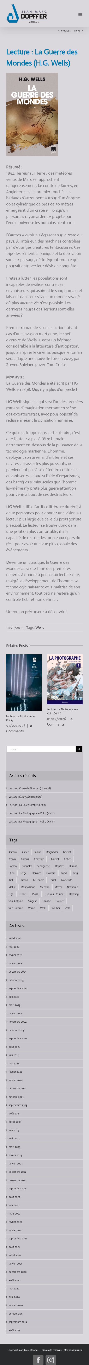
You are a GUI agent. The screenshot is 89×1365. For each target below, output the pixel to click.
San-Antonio (15, 901)
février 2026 (15, 955)
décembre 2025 (17, 971)
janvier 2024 (16, 1080)
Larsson (23, 880)
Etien (11, 873)
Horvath (36, 873)
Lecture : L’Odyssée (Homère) (25, 796)
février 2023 (15, 1155)
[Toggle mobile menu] (80, 14)
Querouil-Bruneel (54, 894)
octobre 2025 (16, 980)
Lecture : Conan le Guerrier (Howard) (30, 788)
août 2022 (14, 1197)
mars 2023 (14, 1147)
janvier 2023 (15, 1163)
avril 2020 (14, 1297)
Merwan (44, 887)
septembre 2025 (18, 988)
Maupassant (28, 887)
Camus (25, 859)
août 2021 (14, 1247)
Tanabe (46, 901)
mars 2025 (14, 1005)
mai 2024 (14, 1063)
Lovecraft (66, 880)
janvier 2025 (15, 1013)
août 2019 (14, 1330)
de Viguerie (43, 866)
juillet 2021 (15, 1255)
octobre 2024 (16, 1030)
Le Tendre (38, 880)
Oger (11, 894)
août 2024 (14, 1047)
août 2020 (14, 1280)
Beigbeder (52, 852)
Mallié (12, 887)
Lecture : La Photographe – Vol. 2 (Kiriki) (31, 821)
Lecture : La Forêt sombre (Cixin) (27, 805)
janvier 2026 (16, 963)
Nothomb (72, 887)
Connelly (27, 866)
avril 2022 (14, 1205)
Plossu (35, 894)
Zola (67, 908)
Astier (25, 852)
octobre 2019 (16, 1313)
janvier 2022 (15, 1230)
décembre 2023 (17, 1088)
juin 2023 (14, 1130)
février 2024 (15, 1071)
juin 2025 (14, 997)
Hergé (23, 873)
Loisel (52, 880)
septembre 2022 (18, 1188)
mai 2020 (14, 1288)
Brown (12, 859)
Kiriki (11, 880)
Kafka (64, 873)
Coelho (12, 866)
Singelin (32, 901)
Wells (39, 627)
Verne (31, 908)
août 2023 (14, 1113)
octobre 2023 (16, 1097)
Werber (56, 908)
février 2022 (15, 1222)
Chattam (39, 859)
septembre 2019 (18, 1322)
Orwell (23, 894)
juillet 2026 (15, 938)
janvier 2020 (16, 1305)
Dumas (73, 866)
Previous (66, 30)
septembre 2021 (18, 1238)
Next (77, 30)
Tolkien (60, 901)
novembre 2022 (17, 1180)
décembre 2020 (18, 1272)
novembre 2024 (17, 1021)
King (75, 873)
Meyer (58, 887)
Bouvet (67, 852)
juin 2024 (14, 1055)
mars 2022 (14, 1213)
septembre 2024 (18, 1038)
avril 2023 (14, 1138)
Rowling (74, 894)
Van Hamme (15, 908)
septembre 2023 (18, 1105)
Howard (50, 873)
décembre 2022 (17, 1172)
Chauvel (54, 859)
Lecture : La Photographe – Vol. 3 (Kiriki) (31, 813)
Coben (67, 859)
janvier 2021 (15, 1263)
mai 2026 (14, 946)
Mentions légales (73, 1350)
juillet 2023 (15, 1122)
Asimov (12, 852)
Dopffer (59, 866)
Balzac (37, 852)
